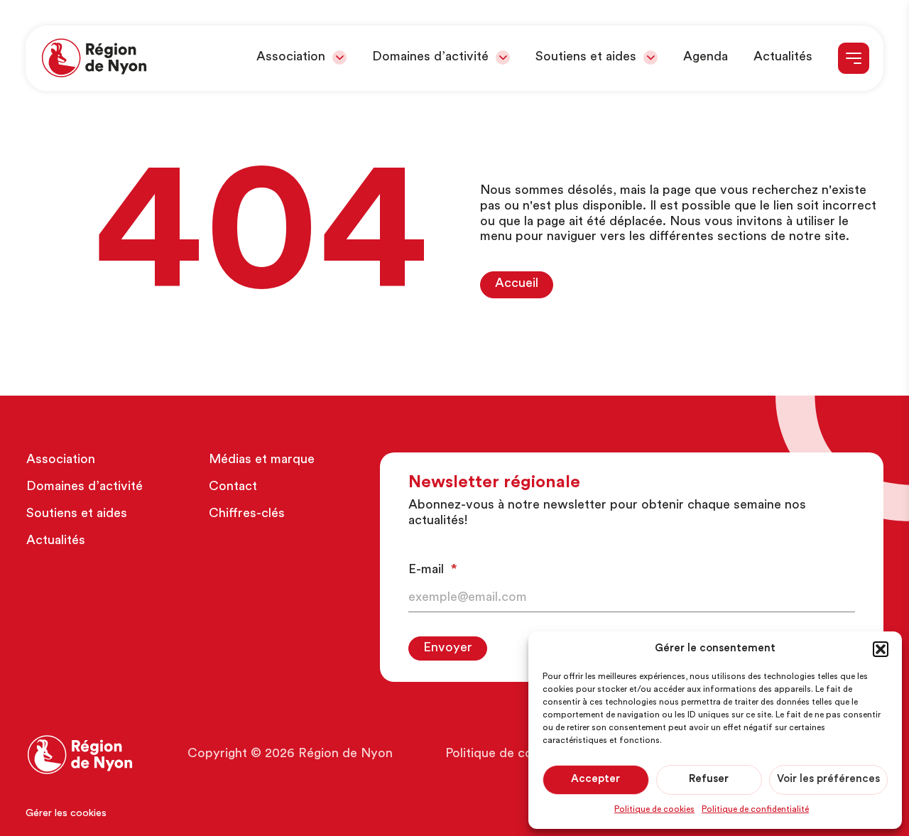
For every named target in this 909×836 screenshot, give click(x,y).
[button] (880, 649)
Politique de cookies (654, 809)
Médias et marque (262, 460)
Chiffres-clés (247, 514)
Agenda (705, 57)
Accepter (595, 779)
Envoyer (447, 648)
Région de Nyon (345, 754)
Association (290, 57)
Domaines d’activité (430, 57)
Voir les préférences (828, 779)
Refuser (709, 779)
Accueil (516, 284)
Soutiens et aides (585, 57)
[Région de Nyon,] (94, 58)
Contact (233, 487)
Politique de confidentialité (755, 809)
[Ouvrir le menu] (853, 58)
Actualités (782, 57)
